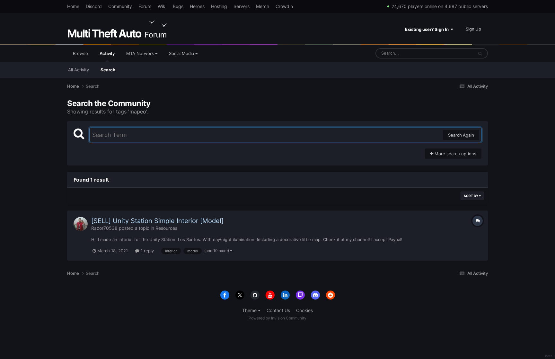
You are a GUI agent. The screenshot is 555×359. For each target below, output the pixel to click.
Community (120, 6)
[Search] (480, 53)
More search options (454, 153)
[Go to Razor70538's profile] (81, 224)
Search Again (461, 135)
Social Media (182, 53)
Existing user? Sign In (428, 29)
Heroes (197, 6)
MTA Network (140, 53)
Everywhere (453, 53)
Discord (94, 6)
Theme (250, 310)
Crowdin (284, 6)
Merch (262, 6)
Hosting (219, 6)
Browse (80, 53)
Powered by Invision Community (277, 318)
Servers (241, 6)
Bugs (178, 6)
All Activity (78, 69)
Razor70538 (104, 228)
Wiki (162, 6)
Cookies (304, 310)
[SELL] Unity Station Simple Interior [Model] (157, 221)
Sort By (471, 196)
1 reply (146, 250)
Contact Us (278, 310)
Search (108, 69)
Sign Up (473, 28)
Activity (107, 53)
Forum (144, 6)
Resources (166, 228)
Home (73, 6)
